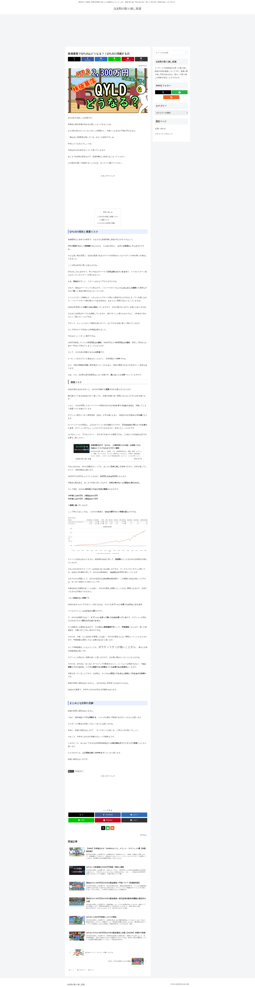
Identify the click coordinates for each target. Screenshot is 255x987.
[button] (141, 59)
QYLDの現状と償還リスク (108, 216)
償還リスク (105, 220)
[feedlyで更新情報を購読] (108, 828)
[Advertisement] (127, 30)
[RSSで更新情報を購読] (112, 828)
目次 (105, 212)
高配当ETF (80, 771)
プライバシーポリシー (164, 134)
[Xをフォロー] (103, 828)
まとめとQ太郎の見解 (107, 223)
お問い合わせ (160, 129)
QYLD (71, 771)
